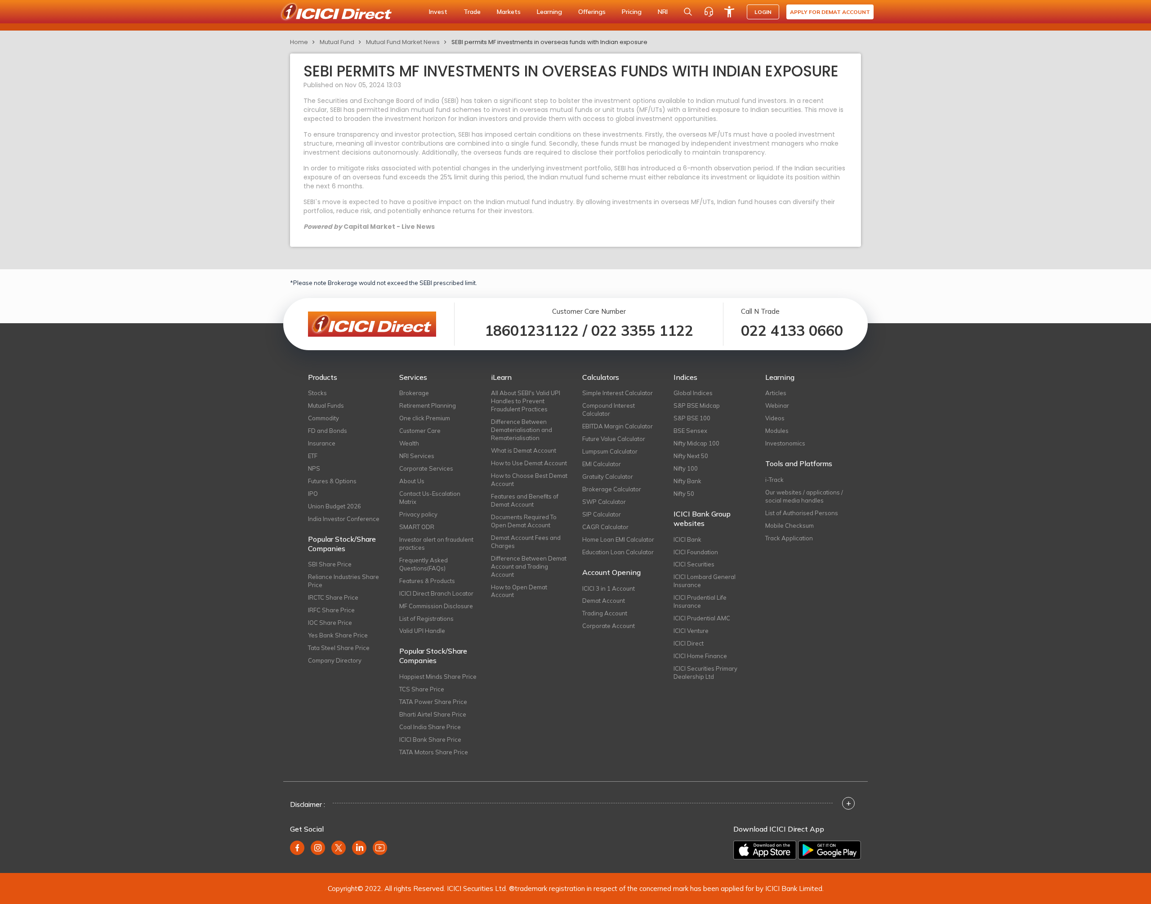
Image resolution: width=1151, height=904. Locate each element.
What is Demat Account (523, 450)
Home (299, 42)
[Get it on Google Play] (829, 850)
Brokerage (414, 392)
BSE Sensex (690, 430)
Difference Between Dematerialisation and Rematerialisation (521, 429)
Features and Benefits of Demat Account (524, 500)
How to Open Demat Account (519, 591)
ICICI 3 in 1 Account (608, 588)
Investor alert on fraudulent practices (436, 543)
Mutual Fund (337, 42)
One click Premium (424, 418)
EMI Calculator (601, 464)
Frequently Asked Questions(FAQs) (423, 564)
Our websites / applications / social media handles (804, 496)
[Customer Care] (708, 11)
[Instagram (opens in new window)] (318, 848)
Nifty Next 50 (691, 455)
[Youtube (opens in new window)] (380, 848)
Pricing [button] (632, 12)
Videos (775, 418)
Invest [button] (438, 12)
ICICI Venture (691, 630)
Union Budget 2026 (334, 506)
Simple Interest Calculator (617, 392)
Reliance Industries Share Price (343, 580)
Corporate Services (426, 468)
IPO (313, 493)
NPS (314, 468)
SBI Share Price (330, 564)
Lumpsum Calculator (610, 451)
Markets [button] (509, 12)
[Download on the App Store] (764, 850)
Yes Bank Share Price (338, 635)
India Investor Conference (343, 518)
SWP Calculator (604, 501)
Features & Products (427, 580)
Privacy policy (418, 514)
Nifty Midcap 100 (696, 443)
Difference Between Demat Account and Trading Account (529, 566)
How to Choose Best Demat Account (529, 479)
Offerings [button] (592, 12)
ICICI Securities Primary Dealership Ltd (705, 672)
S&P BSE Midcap (697, 405)
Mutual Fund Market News (403, 42)
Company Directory (334, 660)
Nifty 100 (686, 468)
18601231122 (532, 330)
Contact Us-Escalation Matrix (429, 497)
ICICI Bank (687, 539)
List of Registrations (426, 618)
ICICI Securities (694, 564)
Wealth (409, 443)
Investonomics (785, 443)
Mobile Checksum (789, 525)
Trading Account (604, 613)
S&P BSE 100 (692, 418)
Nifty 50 (684, 493)
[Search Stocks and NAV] (688, 11)
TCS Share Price (421, 689)
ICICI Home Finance (700, 655)
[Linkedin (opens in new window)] (359, 848)
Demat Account (603, 600)
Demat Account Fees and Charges (526, 541)
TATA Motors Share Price (433, 752)
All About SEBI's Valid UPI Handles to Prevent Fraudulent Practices (525, 401)
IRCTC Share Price (333, 597)
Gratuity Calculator (607, 476)
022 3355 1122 (642, 330)
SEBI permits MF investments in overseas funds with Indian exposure (549, 42)
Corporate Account (608, 625)
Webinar (777, 405)
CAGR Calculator (605, 526)
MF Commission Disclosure (436, 606)
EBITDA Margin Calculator (617, 426)
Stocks (317, 392)
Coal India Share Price (430, 726)
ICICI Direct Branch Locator (436, 593)
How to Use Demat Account (529, 463)
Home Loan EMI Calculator (618, 539)
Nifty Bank (687, 481)
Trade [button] (472, 12)
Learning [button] (549, 12)
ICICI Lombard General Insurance (705, 580)
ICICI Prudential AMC (702, 618)
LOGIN (763, 12)
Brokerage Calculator (611, 489)
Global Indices (693, 392)
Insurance (321, 443)
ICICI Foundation (696, 552)
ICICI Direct (689, 643)
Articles (775, 392)
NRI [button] (663, 12)
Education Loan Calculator (618, 552)
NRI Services (416, 455)
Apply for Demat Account (830, 12)
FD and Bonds (327, 430)
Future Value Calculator (613, 438)
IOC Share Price (330, 622)
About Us (411, 481)
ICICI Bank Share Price (430, 739)
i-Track (774, 479)
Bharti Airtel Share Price (432, 714)
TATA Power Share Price (433, 701)
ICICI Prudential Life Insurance (700, 601)
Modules (777, 430)
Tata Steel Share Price (339, 647)
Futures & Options (332, 481)
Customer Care (420, 430)
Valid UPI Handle (422, 630)
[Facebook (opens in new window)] (297, 848)
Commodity (323, 418)
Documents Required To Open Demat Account (524, 521)
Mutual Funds (326, 405)
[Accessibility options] (729, 11)
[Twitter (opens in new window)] (338, 848)
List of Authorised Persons (801, 513)
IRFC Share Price (331, 610)
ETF (312, 455)
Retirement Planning (427, 405)
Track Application (789, 538)
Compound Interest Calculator (608, 409)
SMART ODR (416, 526)
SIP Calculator (601, 514)
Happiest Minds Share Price (438, 676)
